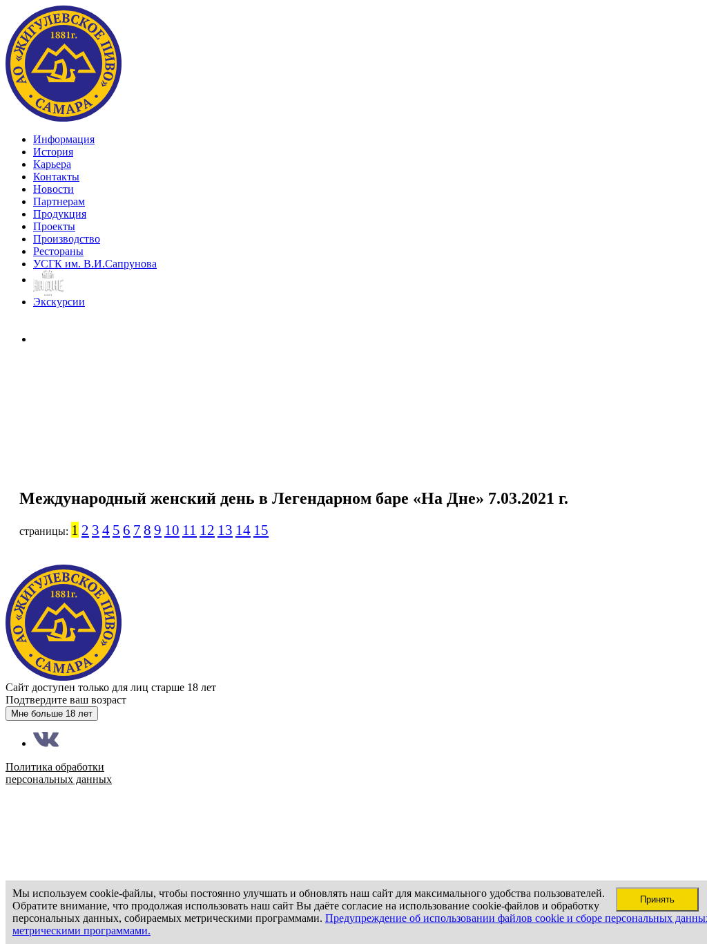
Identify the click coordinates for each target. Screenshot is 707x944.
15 (261, 530)
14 (243, 530)
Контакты (56, 176)
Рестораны (58, 251)
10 (172, 530)
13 (225, 530)
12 (207, 530)
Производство (66, 239)
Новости (53, 189)
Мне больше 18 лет (52, 713)
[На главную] (64, 118)
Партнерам (59, 201)
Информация (64, 139)
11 (189, 530)
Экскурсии (59, 302)
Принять (657, 899)
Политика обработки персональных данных (59, 387)
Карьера (52, 164)
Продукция (59, 214)
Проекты (54, 226)
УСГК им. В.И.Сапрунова (95, 264)
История (53, 152)
